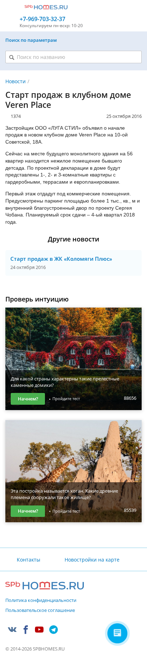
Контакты (28, 559)
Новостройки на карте (92, 559)
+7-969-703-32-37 (42, 19)
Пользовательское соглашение (40, 610)
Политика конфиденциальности (40, 600)
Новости (15, 81)
